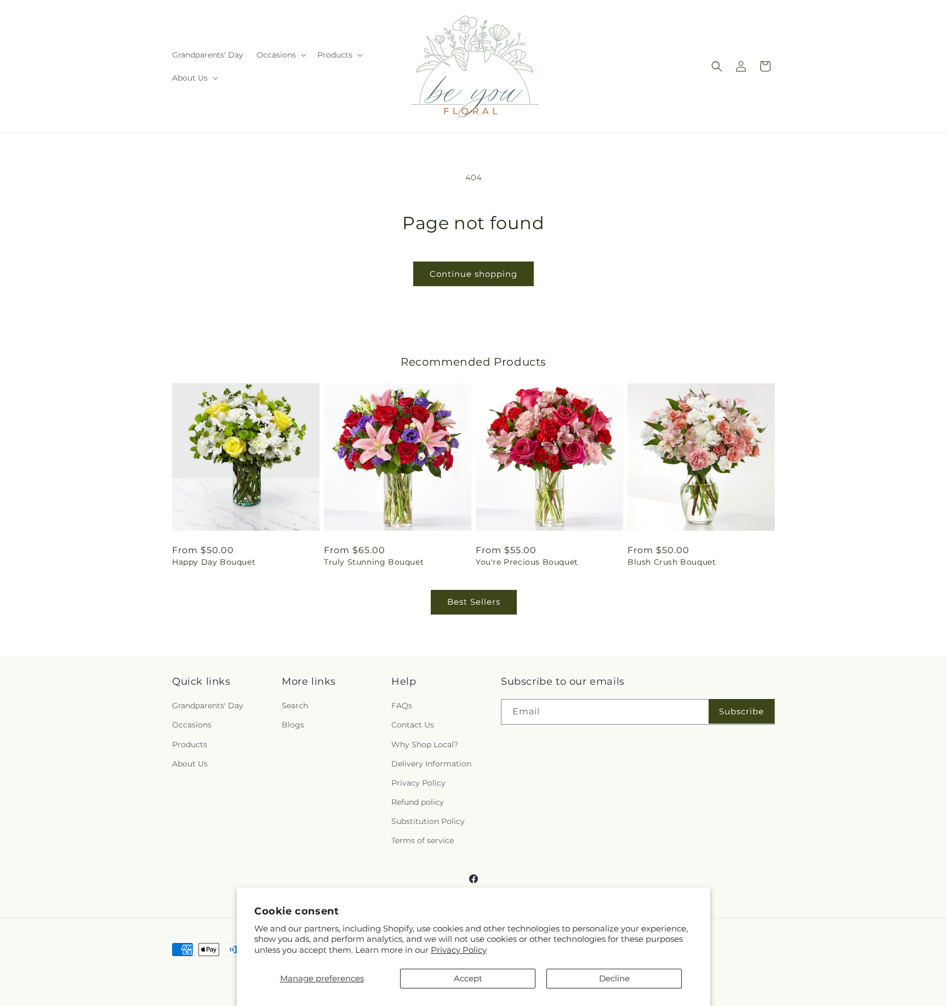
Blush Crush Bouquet (671, 562)
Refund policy (417, 802)
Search (295, 706)
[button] (280, 54)
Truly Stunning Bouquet (374, 562)
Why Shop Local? (424, 744)
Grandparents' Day (207, 706)
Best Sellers (473, 601)
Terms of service (422, 840)
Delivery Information (431, 764)
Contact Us (412, 725)
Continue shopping (473, 274)
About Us (190, 764)
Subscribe (741, 711)
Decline (614, 978)
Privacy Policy (459, 950)
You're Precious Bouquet (527, 562)
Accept (468, 978)
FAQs (401, 706)
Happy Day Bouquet (213, 562)
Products (189, 744)
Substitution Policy (428, 821)
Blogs (293, 725)
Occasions (192, 725)
